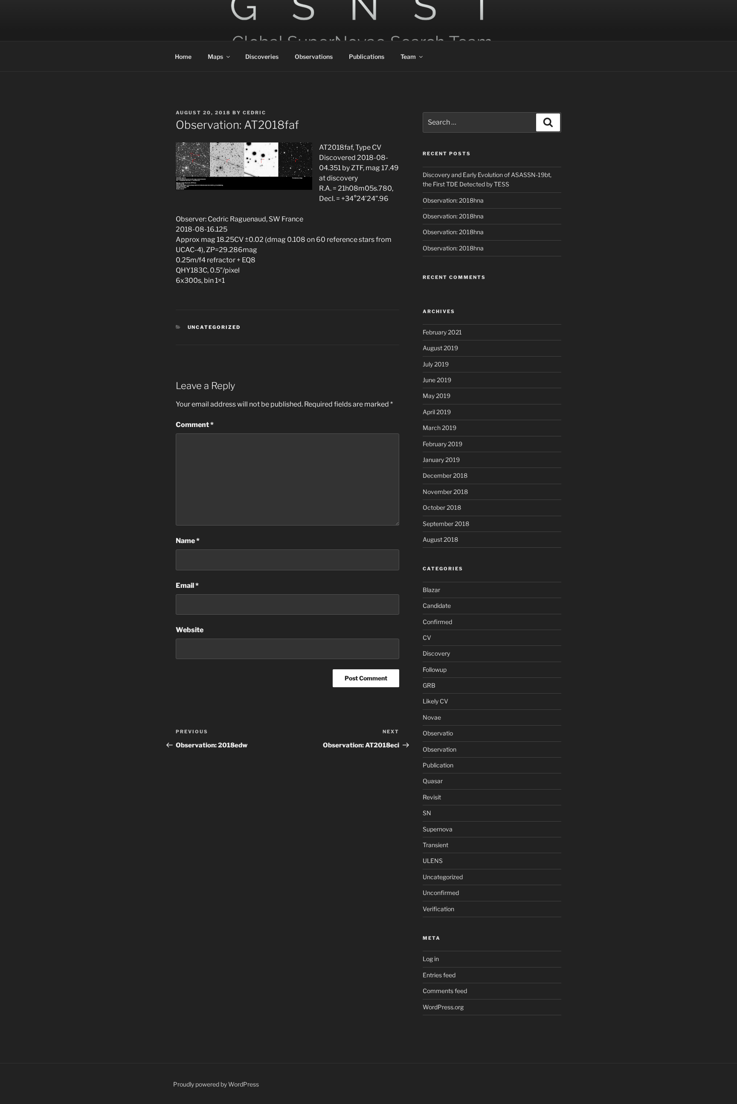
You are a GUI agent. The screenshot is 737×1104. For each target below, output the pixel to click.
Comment (195, 425)
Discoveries (262, 56)
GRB (429, 685)
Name (188, 541)
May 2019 (436, 395)
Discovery (436, 653)
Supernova (438, 829)
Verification (438, 908)
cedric (254, 113)
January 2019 (441, 459)
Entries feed (439, 975)
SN (427, 812)
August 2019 (440, 348)
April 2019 (437, 411)
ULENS (433, 860)
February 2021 (442, 332)
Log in (431, 958)
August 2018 (440, 539)
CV (427, 637)
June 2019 (437, 379)
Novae (432, 717)
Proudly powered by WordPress (216, 1084)
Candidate (437, 605)
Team (408, 56)
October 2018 (442, 507)
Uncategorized (214, 327)
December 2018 (445, 475)
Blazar (431, 589)
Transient (435, 844)
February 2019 (442, 443)
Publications (366, 56)
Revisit (432, 797)
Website (189, 630)
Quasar (433, 780)
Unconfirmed (441, 892)
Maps (215, 56)
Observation (439, 749)
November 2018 (445, 491)
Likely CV (435, 701)
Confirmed (437, 621)
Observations (314, 56)
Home (183, 56)
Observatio (438, 733)
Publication (438, 765)
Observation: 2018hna (453, 200)
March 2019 (439, 427)
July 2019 (436, 364)
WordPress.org (443, 1007)
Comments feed (445, 990)
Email (187, 585)
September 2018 (446, 523)
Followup (435, 669)
